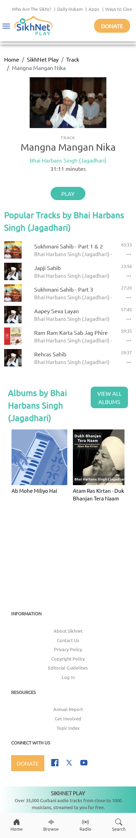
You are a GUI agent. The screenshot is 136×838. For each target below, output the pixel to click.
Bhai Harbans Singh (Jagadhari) (68, 160)
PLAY (68, 193)
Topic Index (68, 728)
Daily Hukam (70, 9)
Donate (112, 25)
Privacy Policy (68, 649)
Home (11, 59)
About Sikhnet (68, 631)
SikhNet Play (43, 59)
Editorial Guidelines (68, 668)
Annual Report (68, 709)
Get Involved (68, 718)
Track (72, 59)
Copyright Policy (68, 659)
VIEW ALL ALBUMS (109, 397)
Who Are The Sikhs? (31, 9)
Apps (94, 9)
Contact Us (68, 640)
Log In (68, 677)
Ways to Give (118, 9)
